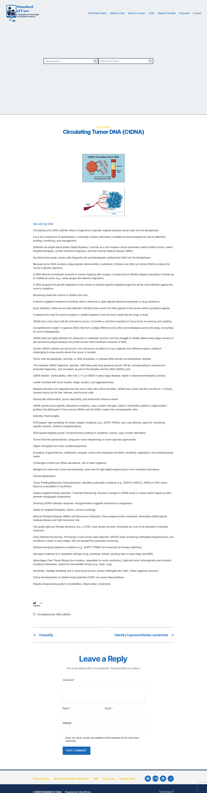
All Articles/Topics (97, 13)
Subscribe (184, 13)
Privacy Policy (41, 778)
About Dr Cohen (136, 13)
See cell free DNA (43, 223)
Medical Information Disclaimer (71, 778)
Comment (69, 679)
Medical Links (117, 13)
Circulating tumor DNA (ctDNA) (54, 614)
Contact (197, 13)
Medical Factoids (166, 13)
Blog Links (109, 778)
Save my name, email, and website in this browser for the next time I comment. (102, 739)
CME (151, 13)
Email (109, 708)
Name (67, 708)
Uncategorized (104, 127)
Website (67, 722)
